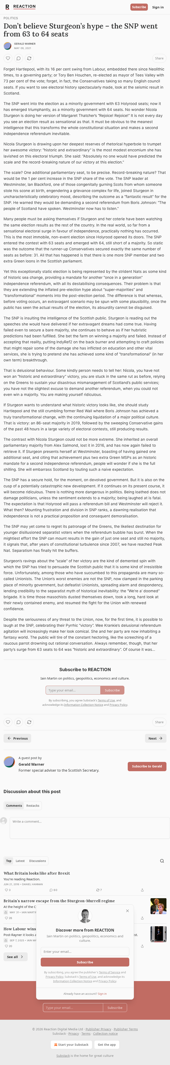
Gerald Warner (25, 43)
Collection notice (105, 1033)
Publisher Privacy (98, 1029)
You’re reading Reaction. (22, 879)
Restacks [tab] (32, 806)
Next (153, 738)
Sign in (158, 7)
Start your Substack (73, 1044)
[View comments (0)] (18, 58)
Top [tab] (8, 861)
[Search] (162, 860)
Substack (63, 1056)
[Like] (8, 58)
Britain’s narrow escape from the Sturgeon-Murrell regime (59, 900)
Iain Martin (29, 912)
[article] (85, 882)
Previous (20, 738)
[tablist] (23, 805)
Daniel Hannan (32, 884)
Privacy (73, 1033)
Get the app (107, 1044)
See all (12, 957)
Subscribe (139, 7)
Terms (86, 1033)
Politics (11, 18)
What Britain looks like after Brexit (37, 873)
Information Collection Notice (72, 981)
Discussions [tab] (37, 861)
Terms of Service (109, 972)
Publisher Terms (126, 1029)
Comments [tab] (14, 806)
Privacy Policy (54, 977)
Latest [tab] (20, 861)
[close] (127, 910)
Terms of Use (87, 977)
